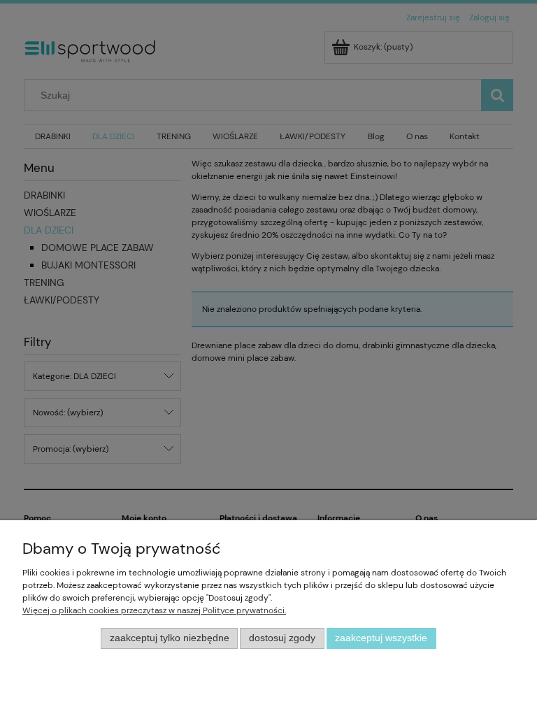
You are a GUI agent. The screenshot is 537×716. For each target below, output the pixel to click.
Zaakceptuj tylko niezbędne (169, 638)
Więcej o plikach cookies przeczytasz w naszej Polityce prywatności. (154, 610)
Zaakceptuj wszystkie (381, 638)
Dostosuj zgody (282, 638)
